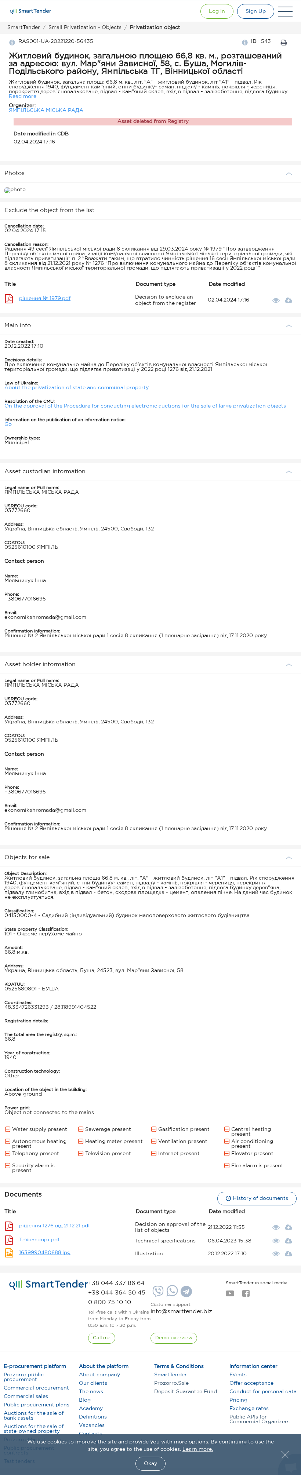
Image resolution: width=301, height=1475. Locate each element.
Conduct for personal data (263, 1392)
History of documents (260, 1198)
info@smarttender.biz (181, 1311)
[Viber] (157, 1294)
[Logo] (30, 11)
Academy (91, 1408)
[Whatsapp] (171, 1295)
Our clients (93, 1383)
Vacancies (92, 1425)
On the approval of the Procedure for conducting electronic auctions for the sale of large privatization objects (145, 406)
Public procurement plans (36, 1405)
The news (91, 1392)
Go (8, 424)
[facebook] (246, 1295)
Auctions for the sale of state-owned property (34, 1429)
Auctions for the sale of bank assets (34, 1415)
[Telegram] (185, 1294)
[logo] (48, 1285)
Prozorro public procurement (24, 1377)
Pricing (238, 1400)
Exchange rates (249, 1408)
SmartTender (170, 1375)
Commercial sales (26, 1396)
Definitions (93, 1417)
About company (99, 1375)
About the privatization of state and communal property (76, 388)
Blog (85, 1400)
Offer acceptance (251, 1383)
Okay (150, 1463)
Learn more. (197, 1449)
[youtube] (230, 1295)
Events (238, 1375)
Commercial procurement (36, 1388)
